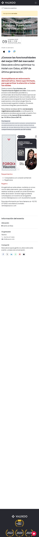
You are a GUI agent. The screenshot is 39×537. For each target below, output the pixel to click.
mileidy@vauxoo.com (14, 198)
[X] (7, 254)
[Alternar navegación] (36, 3)
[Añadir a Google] (14, 51)
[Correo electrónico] (24, 254)
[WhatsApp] (15, 254)
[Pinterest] (19, 254)
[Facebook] (3, 254)
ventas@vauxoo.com (8, 206)
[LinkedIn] (11, 254)
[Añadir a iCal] (4, 51)
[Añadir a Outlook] (9, 51)
